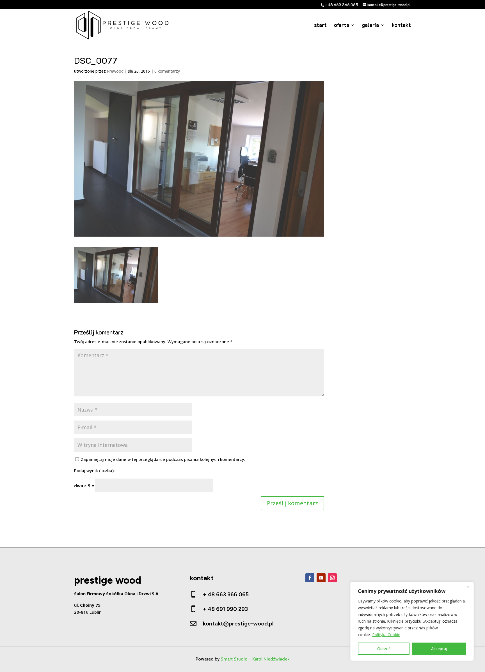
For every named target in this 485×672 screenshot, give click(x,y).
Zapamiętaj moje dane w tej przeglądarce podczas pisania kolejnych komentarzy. (163, 459)
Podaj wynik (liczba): (94, 470)
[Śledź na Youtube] (321, 577)
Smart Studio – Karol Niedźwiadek (255, 659)
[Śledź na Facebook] (309, 577)
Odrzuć (383, 648)
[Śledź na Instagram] (332, 577)
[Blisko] (468, 586)
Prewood (115, 71)
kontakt (401, 25)
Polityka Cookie (386, 634)
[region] (412, 621)
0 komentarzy (167, 71)
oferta (341, 25)
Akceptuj (439, 648)
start (320, 25)
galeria (370, 25)
